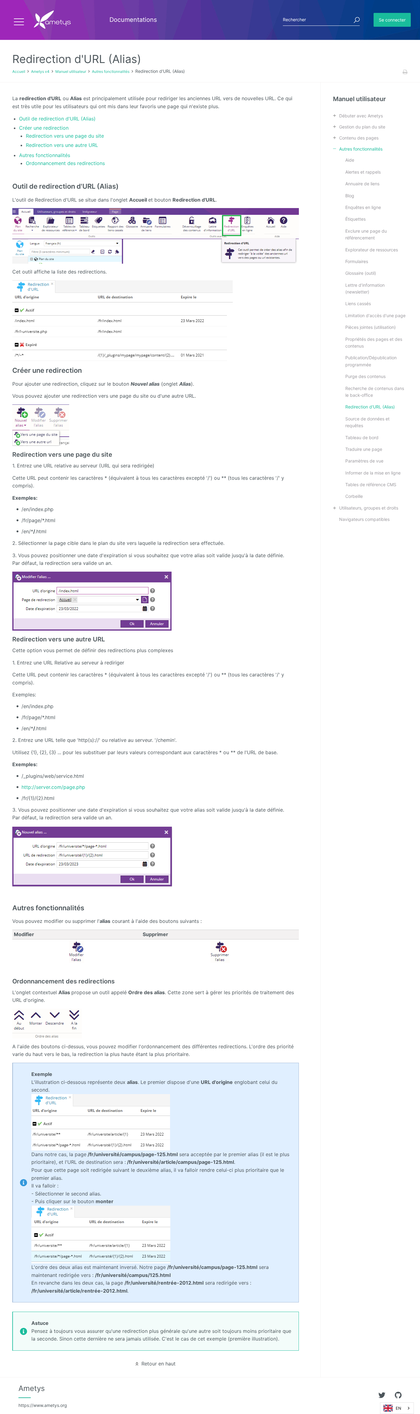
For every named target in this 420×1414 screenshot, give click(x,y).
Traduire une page (363, 449)
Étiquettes (355, 219)
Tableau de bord (361, 437)
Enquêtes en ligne (363, 207)
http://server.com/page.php (53, 787)
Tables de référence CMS (370, 484)
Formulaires (356, 261)
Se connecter (392, 19)
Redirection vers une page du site (65, 136)
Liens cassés (358, 303)
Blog (349, 195)
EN (398, 1408)
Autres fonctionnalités (110, 71)
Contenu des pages (358, 137)
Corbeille (354, 496)
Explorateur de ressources (371, 249)
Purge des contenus (365, 376)
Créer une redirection (44, 128)
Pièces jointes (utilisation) (370, 327)
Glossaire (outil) (360, 273)
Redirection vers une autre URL (62, 145)
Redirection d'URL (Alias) (370, 406)
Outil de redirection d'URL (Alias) (57, 119)
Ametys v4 (40, 71)
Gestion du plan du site (362, 126)
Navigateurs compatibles (364, 519)
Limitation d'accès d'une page (375, 315)
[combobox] (397, 1408)
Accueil (18, 71)
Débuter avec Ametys (361, 115)
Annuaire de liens (362, 183)
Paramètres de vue (364, 460)
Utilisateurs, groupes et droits (368, 507)
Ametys (42, 1396)
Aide (349, 160)
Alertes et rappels (363, 172)
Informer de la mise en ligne (373, 472)
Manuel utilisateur (70, 71)
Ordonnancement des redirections (65, 163)
